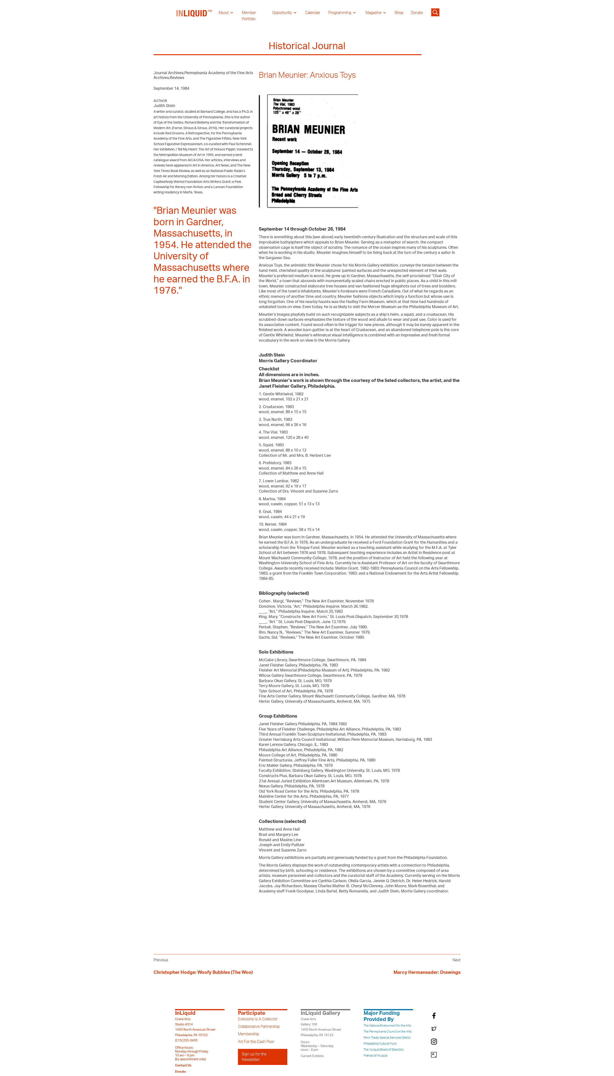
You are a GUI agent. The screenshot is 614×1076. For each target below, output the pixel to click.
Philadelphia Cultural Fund (380, 1043)
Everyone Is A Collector (257, 1019)
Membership (248, 1034)
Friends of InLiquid (375, 1055)
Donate (417, 13)
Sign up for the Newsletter (254, 1056)
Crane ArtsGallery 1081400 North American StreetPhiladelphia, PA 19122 (321, 1027)
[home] (194, 16)
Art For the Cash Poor (256, 1042)
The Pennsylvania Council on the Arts (388, 1031)
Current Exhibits (312, 1056)
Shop (399, 13)
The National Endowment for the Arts (387, 1025)
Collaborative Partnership (259, 1026)
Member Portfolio (249, 16)
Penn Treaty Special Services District (387, 1037)
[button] (225, 13)
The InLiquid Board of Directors (383, 1049)
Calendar (312, 13)
